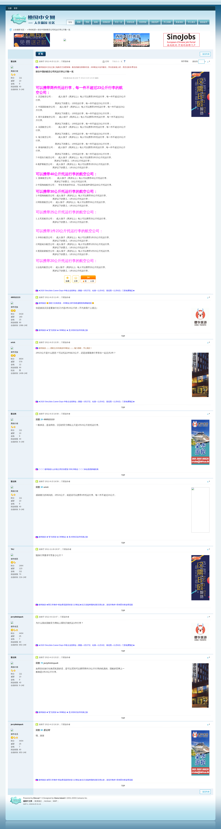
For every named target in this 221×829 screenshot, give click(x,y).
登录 (15, 8)
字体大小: (116, 61)
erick (13, 342)
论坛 (70, 22)
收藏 (67, 281)
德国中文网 (27, 801)
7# (42, 663)
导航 (87, 22)
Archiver (47, 801)
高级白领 (14, 71)
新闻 (96, 22)
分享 (76, 281)
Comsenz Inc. (81, 798)
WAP (55, 801)
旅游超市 (203, 22)
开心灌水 (191, 22)
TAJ (12, 549)
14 (88, 277)
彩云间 (13, 61)
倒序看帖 (184, 61)
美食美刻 (179, 22)
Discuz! (36, 798)
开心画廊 (167, 22)
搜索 (79, 22)
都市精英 (14, 559)
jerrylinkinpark (17, 617)
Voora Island (59, 798)
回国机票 (106, 22)
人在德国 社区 (18, 30)
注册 (10, 8)
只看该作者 (65, 61)
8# (42, 730)
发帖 (41, 54)
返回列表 (206, 54)
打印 (107, 61)
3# (42, 487)
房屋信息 (130, 22)
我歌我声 (155, 22)
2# (42, 419)
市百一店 (118, 22)
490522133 (15, 297)
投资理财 (142, 22)
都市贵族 (14, 307)
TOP (123, 336)
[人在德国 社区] (33, 24)
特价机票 (32, 30)
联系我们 (38, 801)
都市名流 (14, 626)
